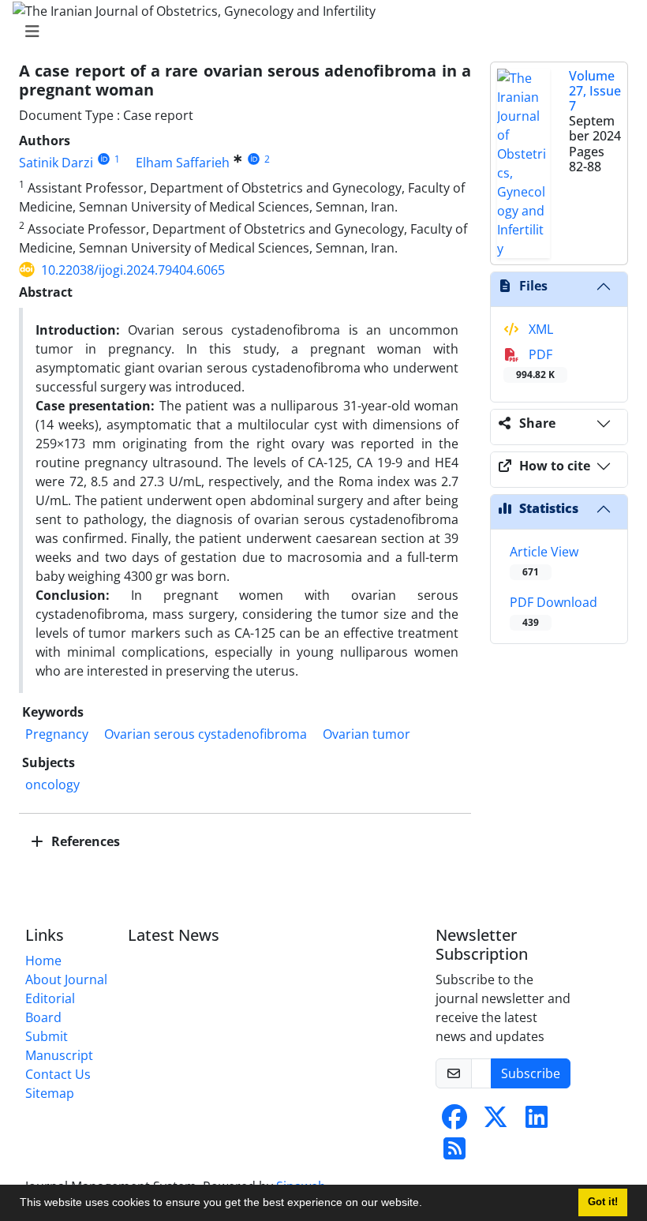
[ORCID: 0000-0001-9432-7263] (253, 159)
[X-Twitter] (495, 1121)
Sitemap (49, 1093)
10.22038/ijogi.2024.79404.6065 (133, 270)
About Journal (66, 979)
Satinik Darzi (56, 162)
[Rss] (454, 1153)
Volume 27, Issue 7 (595, 90)
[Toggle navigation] (319, 32)
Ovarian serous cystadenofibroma (205, 734)
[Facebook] (454, 1121)
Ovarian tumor (366, 734)
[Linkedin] (536, 1121)
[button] (427, 1204)
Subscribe (530, 1073)
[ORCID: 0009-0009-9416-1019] (103, 159)
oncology (52, 784)
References (84, 841)
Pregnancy (56, 734)
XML (539, 329)
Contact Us (58, 1074)
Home (43, 960)
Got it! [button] (603, 1202)
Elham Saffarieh (183, 162)
